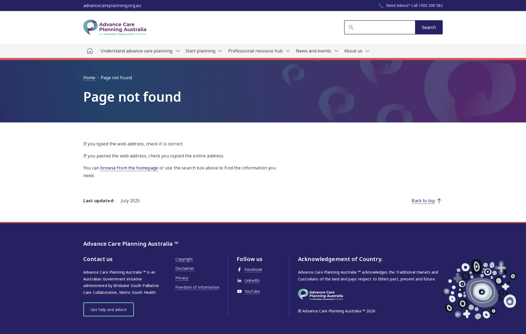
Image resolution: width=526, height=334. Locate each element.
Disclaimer (184, 268)
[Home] (89, 51)
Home (89, 78)
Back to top (423, 201)
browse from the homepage (129, 168)
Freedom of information (197, 287)
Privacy (181, 277)
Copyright (184, 259)
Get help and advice (109, 309)
